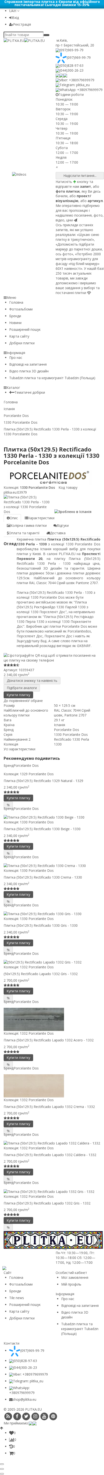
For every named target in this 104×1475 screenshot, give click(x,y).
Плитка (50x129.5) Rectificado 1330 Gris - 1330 (41, 925)
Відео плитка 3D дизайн (29, 371)
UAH (13, 10)
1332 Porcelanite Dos (37, 967)
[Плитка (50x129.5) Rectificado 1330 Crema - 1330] (52, 865)
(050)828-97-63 (71, 65)
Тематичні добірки (30, 392)
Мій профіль (71, 1284)
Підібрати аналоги (22, 687)
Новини (15, 322)
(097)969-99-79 (71, 50)
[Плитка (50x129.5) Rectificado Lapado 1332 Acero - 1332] (52, 1019)
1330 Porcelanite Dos (37, 487)
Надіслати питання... (80, 175)
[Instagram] (35, 1416)
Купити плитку (18, 694)
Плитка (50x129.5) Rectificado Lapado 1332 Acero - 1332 (49, 1040)
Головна (16, 302)
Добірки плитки (22, 343)
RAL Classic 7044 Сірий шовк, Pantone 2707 (72, 712)
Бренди (15, 316)
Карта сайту (19, 336)
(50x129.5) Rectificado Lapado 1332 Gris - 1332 (41, 973)
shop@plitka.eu (24, 1399)
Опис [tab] (14, 518)
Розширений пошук (25, 329)
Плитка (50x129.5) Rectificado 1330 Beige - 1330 (42, 829)
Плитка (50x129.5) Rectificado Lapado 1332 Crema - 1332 (49, 1106)
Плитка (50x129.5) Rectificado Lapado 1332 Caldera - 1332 (50, 1154)
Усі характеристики (19, 749)
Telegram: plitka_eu (74, 85)
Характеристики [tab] (41, 518)
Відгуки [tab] (63, 525)
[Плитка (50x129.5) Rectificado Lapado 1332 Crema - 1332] (52, 1086)
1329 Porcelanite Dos (37, 774)
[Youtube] (44, 1416)
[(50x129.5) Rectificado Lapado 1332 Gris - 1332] (52, 962)
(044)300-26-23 (71, 70)
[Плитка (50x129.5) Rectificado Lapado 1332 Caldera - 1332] (52, 1143)
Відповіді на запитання (28, 364)
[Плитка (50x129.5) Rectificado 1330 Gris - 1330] (52, 913)
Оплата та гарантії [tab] (24, 533)
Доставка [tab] (58, 533)
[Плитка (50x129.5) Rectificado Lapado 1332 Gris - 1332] (52, 1191)
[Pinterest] (53, 1416)
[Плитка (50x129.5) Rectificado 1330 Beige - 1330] (52, 817)
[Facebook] (17, 1416)
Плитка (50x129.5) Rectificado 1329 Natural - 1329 (43, 780)
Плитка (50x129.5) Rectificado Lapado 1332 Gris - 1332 (47, 1203)
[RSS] (8, 1416)
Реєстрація (22, 24)
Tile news (16, 1297)
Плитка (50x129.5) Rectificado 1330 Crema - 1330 (43, 877)
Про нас (15, 357)
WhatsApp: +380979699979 (81, 89)
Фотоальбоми (21, 309)
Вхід (15, 17)
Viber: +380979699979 (76, 80)
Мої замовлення (74, 1277)
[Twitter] (26, 1416)
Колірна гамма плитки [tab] (28, 525)
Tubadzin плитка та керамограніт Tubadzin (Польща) (52, 378)
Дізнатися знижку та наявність (32, 680)
